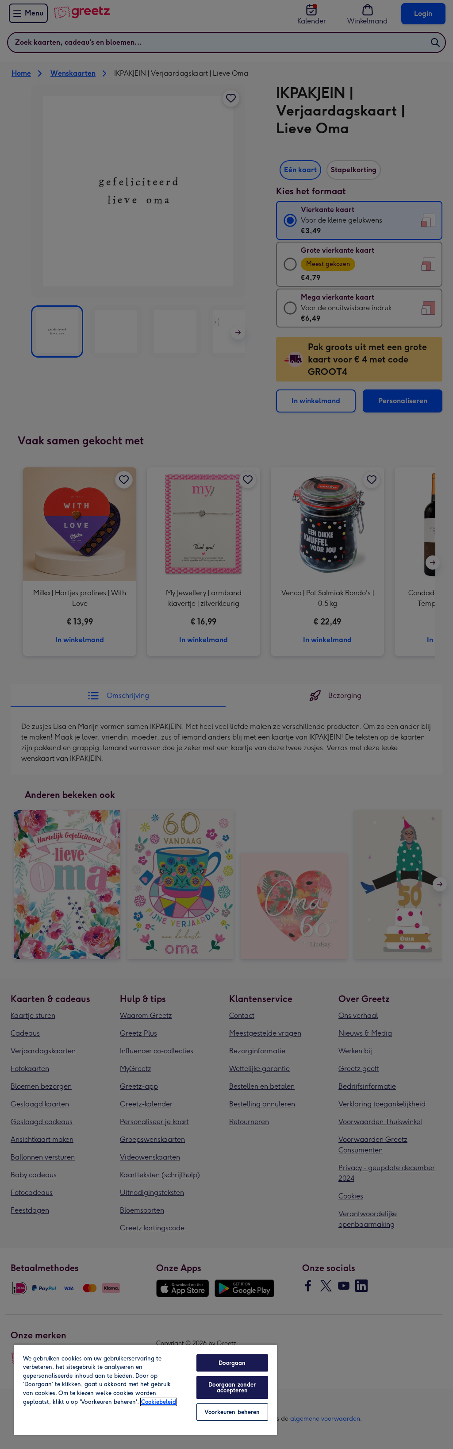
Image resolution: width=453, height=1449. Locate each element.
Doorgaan (232, 1363)
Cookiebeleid (158, 1402)
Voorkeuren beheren (232, 1412)
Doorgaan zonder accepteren (232, 1387)
